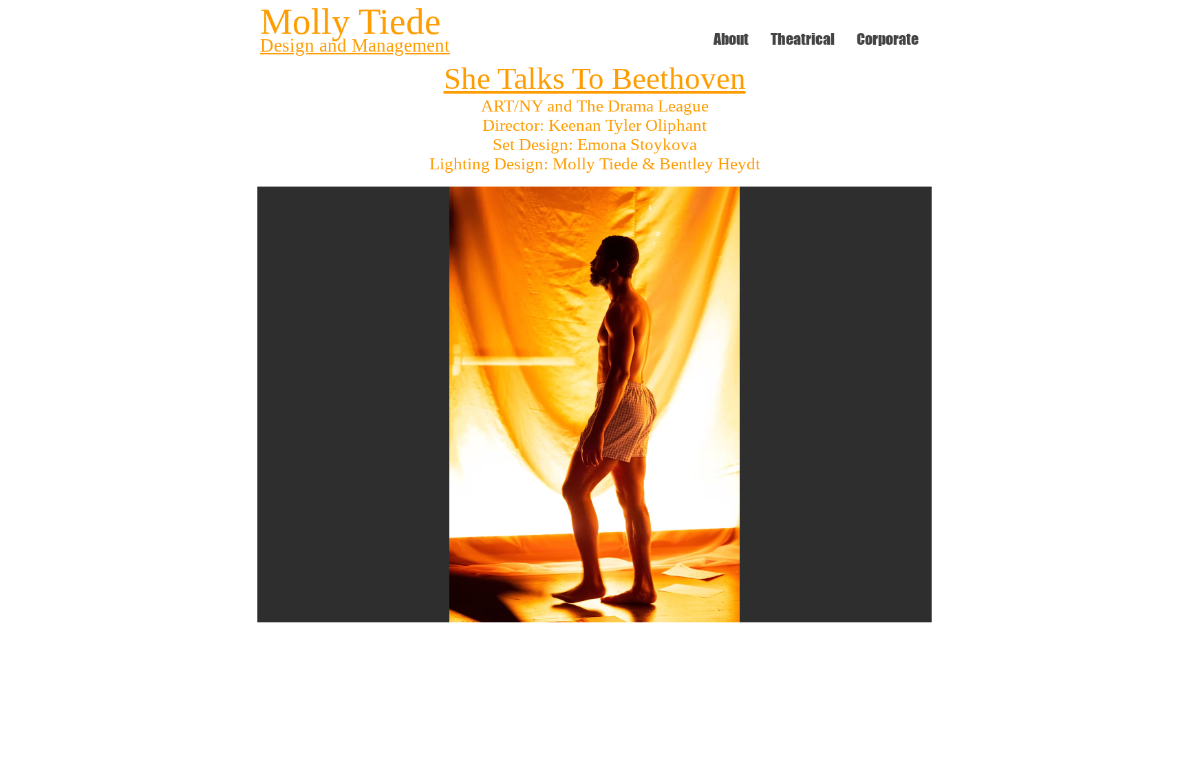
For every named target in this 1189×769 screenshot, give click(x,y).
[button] (594, 404)
